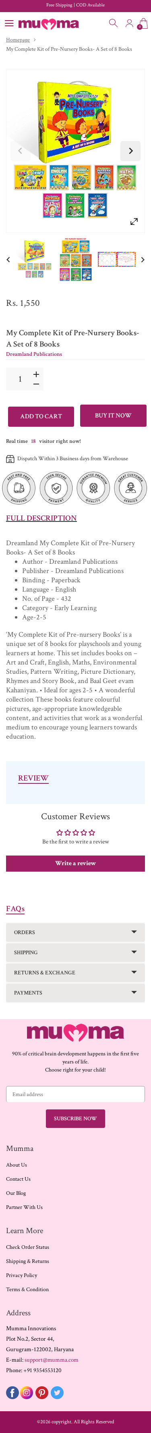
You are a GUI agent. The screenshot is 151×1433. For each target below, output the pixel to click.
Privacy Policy (21, 1275)
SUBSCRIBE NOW (75, 1118)
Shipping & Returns (27, 1261)
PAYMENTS (28, 993)
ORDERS (24, 932)
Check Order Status (27, 1247)
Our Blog (16, 1193)
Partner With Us (24, 1207)
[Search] (114, 23)
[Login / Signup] (129, 23)
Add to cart (41, 416)
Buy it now (113, 415)
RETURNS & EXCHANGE (44, 972)
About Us (16, 1165)
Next (130, 151)
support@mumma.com (52, 1360)
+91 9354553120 (42, 1370)
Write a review (75, 863)
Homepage (18, 40)
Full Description (41, 518)
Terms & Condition (27, 1289)
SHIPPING (26, 952)
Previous (20, 151)
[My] (34, 259)
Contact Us (18, 1179)
